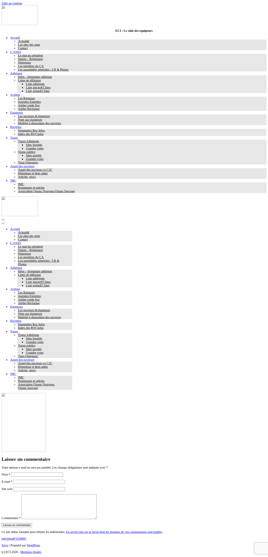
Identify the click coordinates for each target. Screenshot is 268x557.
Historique (24, 62)
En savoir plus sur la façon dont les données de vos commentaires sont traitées (114, 532)
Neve (5, 545)
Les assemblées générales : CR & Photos (43, 69)
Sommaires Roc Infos (31, 130)
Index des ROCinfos (31, 134)
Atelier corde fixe (29, 105)
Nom (6, 474)
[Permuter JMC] (70, 374)
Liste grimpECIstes (38, 91)
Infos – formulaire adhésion (35, 77)
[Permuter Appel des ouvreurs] (70, 360)
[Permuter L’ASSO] (70, 243)
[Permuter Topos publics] (70, 345)
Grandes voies (35, 148)
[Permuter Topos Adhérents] (70, 335)
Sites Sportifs (34, 145)
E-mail (7, 481)
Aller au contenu (12, 3)
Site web (7, 489)
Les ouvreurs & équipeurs (34, 116)
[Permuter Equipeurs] (70, 307)
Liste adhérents (35, 84)
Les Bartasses (26, 98)
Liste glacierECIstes (38, 87)
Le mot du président (30, 55)
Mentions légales (30, 552)
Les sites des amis (29, 44)
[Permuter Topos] (70, 331)
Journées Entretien (29, 102)
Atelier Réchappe (29, 109)
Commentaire (11, 518)
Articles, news (27, 177)
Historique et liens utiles (33, 173)
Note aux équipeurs (30, 119)
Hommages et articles (31, 187)
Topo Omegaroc (28, 162)
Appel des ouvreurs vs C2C (35, 169)
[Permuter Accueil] (70, 229)
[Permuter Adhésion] (70, 268)
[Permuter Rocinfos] (70, 321)
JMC (21, 184)
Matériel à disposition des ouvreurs (39, 123)
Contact (23, 48)
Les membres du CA (31, 66)
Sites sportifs (34, 155)
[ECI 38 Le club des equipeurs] (20, 24)
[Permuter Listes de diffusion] (70, 275)
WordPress (33, 545)
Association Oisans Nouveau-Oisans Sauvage (46, 191)
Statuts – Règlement (30, 59)
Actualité (23, 41)
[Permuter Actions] (70, 289)
